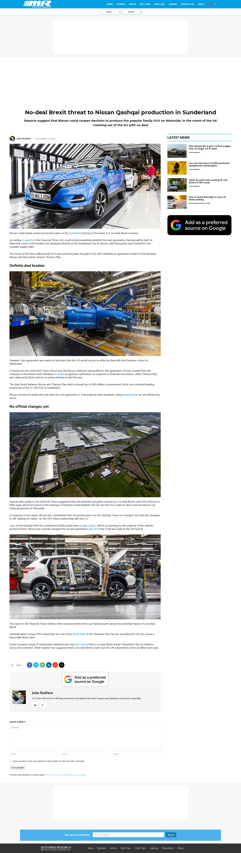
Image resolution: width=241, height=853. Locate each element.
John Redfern (24, 139)
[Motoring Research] (47, 4)
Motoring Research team (199, 203)
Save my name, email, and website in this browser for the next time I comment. (49, 761)
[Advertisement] (120, 36)
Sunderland (75, 233)
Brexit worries (130, 395)
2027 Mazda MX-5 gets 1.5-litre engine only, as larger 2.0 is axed (210, 147)
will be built (79, 634)
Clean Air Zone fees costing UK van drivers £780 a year (208, 181)
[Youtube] (211, 4)
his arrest (59, 374)
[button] (215, 4)
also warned (82, 644)
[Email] (61, 665)
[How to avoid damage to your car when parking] (177, 202)
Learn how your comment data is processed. (66, 775)
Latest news (178, 137)
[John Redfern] (12, 138)
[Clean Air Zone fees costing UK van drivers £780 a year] (177, 185)
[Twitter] (36, 665)
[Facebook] (29, 665)
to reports (27, 240)
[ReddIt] (55, 665)
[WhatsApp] (42, 665)
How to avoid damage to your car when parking (207, 198)
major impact (88, 525)
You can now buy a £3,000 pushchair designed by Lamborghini (209, 164)
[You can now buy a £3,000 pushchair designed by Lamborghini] (177, 168)
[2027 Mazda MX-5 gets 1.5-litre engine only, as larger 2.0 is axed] (177, 151)
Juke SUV (93, 529)
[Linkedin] (49, 665)
